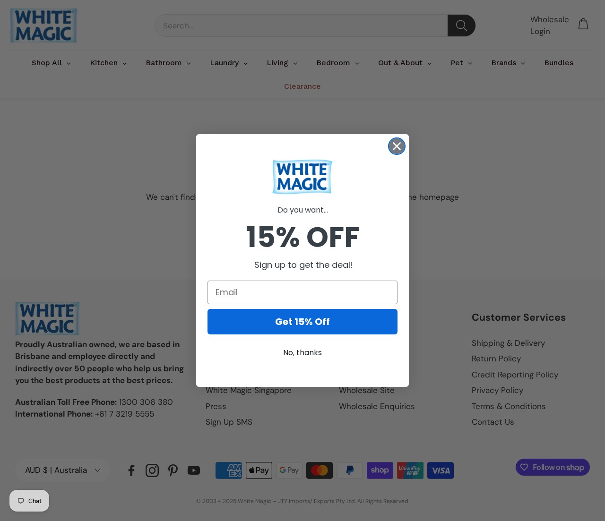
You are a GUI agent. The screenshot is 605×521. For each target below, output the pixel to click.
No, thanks (302, 352)
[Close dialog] (397, 146)
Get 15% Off (302, 321)
